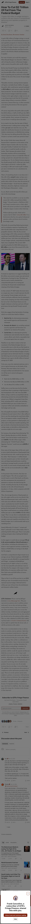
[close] (28, 893)
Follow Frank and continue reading (15, 915)
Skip (15, 919)
